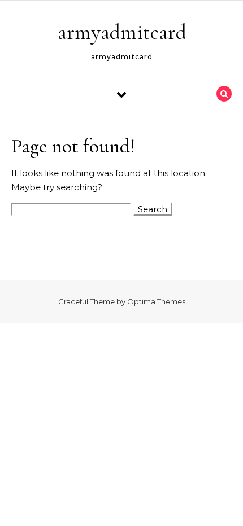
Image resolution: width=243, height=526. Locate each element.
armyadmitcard (122, 32)
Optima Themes (156, 301)
